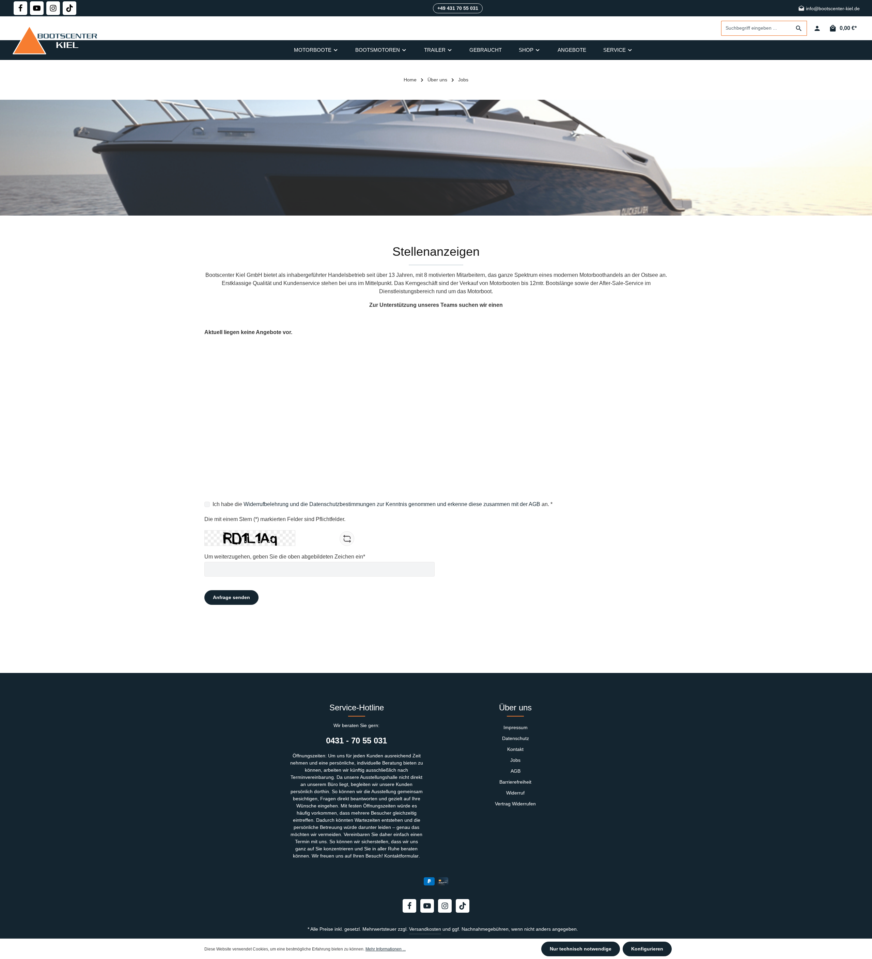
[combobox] (756, 28)
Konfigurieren (647, 949)
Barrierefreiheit (515, 782)
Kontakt (515, 749)
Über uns (515, 707)
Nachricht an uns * (227, 459)
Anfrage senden (231, 597)
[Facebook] (20, 8)
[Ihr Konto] (817, 28)
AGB (534, 504)
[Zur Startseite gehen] (56, 40)
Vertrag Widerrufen (515, 803)
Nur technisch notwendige (580, 949)
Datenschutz (515, 738)
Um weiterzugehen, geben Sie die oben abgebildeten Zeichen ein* (284, 557)
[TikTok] (69, 8)
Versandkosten (425, 929)
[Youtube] (37, 8)
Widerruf (515, 793)
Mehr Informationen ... (385, 949)
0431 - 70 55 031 (356, 740)
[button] (436, 355)
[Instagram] (53, 8)
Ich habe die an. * (382, 504)
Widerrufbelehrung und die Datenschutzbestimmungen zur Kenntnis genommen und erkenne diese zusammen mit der (386, 504)
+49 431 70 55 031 (457, 8)
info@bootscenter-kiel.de (832, 9)
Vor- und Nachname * (230, 367)
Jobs (515, 760)
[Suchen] (799, 28)
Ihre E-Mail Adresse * (230, 398)
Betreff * (214, 428)
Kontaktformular (401, 856)
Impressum (515, 727)
